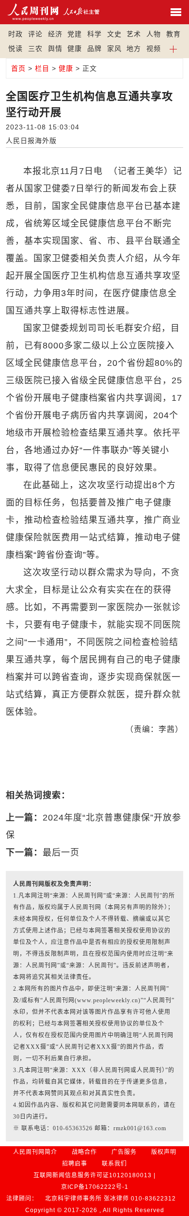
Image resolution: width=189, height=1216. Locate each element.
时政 (15, 34)
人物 (153, 34)
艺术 (133, 34)
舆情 (55, 48)
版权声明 (163, 1152)
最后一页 (61, 852)
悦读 (15, 48)
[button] (174, 48)
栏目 (42, 68)
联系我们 (114, 1163)
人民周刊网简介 (35, 1152)
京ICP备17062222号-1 (94, 1187)
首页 (18, 68)
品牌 (94, 48)
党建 (74, 34)
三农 (35, 48)
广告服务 (124, 1152)
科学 (94, 34)
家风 (114, 48)
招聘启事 (74, 1163)
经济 (55, 34)
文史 (114, 34)
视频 (153, 48)
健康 (74, 48)
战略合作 (84, 1152)
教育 (173, 34)
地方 (133, 48)
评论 (35, 34)
